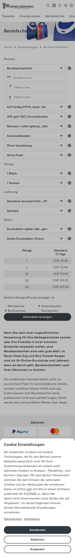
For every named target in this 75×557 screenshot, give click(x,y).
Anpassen (37, 549)
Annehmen (38, 530)
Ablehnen (37, 540)
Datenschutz (13, 519)
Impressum (32, 519)
